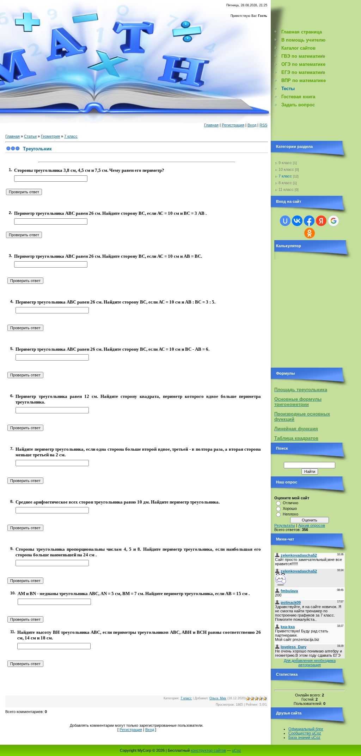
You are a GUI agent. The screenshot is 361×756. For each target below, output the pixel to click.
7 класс (71, 136)
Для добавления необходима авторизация (310, 662)
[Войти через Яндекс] (321, 220)
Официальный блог (305, 729)
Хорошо (290, 508)
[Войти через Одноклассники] (309, 233)
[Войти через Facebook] (309, 220)
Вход (251, 125)
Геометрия (50, 136)
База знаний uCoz (304, 737)
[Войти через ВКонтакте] (297, 220)
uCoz (236, 750)
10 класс (286, 169)
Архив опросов (311, 525)
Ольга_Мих (217, 698)
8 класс (285, 183)
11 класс (286, 189)
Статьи (30, 136)
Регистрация (233, 125)
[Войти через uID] (285, 220)
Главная (211, 125)
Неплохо (290, 514)
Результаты (284, 525)
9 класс (285, 163)
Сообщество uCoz (304, 733)
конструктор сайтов (208, 750)
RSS (263, 125)
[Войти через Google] (333, 220)
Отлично (290, 503)
